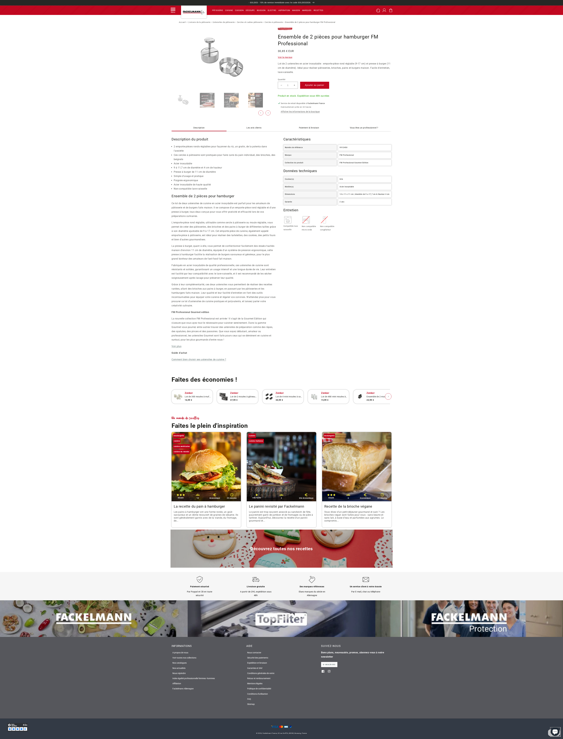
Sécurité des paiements (257, 658)
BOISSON (261, 10)
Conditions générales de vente (260, 673)
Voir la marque (285, 57)
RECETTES (318, 10)
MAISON (296, 10)
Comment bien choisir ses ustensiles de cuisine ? (199, 359)
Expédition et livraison (257, 663)
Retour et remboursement (259, 678)
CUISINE (229, 10)
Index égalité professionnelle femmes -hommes (193, 678)
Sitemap (251, 704)
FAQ (249, 699)
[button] (173, 10)
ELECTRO (272, 10)
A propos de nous (180, 652)
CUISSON (239, 10)
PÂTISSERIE (217, 10)
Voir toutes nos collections (184, 658)
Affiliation (176, 683)
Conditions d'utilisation (257, 694)
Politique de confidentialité (259, 688)
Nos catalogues (179, 663)
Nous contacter (254, 652)
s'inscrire (329, 665)
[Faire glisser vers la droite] (268, 112)
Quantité (281, 79)
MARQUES (306, 10)
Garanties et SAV (254, 668)
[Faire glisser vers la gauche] (260, 112)
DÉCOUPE (250, 10)
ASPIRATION (284, 10)
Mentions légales (254, 683)
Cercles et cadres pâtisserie (250, 22)
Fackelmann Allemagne (183, 688)
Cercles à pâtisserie (274, 22)
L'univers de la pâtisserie (199, 22)
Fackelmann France (270, 733)
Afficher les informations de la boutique (300, 111)
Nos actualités (178, 668)
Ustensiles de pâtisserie (224, 22)
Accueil (182, 22)
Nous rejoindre (179, 673)
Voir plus (176, 346)
